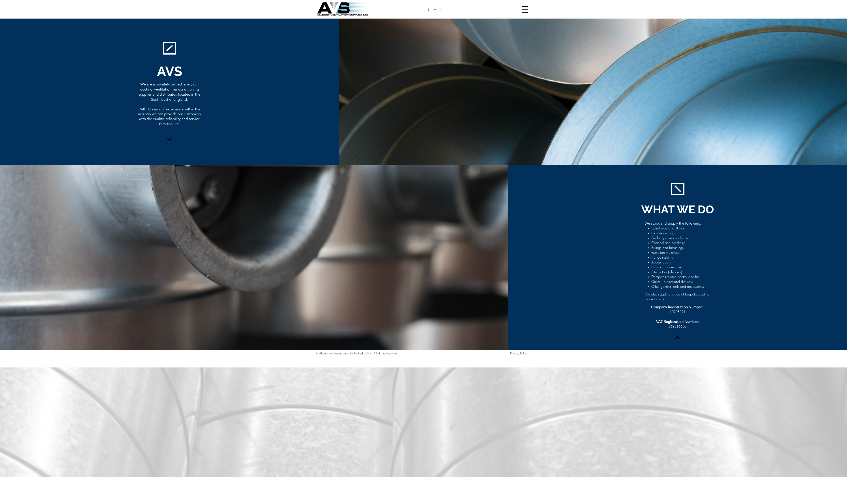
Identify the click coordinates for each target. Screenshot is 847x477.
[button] (525, 9)
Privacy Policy (518, 353)
